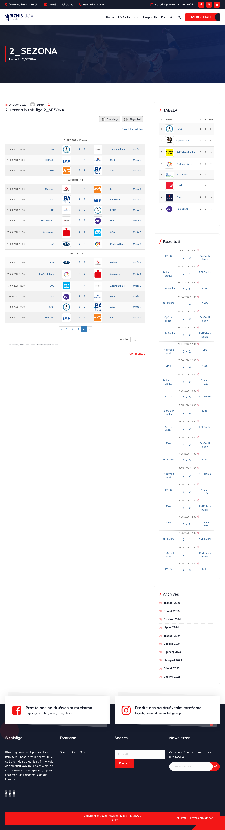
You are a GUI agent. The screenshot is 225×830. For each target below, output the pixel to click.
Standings (112, 119)
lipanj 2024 (171, 627)
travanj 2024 (172, 635)
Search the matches (132, 129)
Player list (135, 119)
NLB (112, 220)
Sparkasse (48, 232)
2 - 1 (82, 244)
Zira (178, 197)
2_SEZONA (29, 59)
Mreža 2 (137, 199)
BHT (52, 170)
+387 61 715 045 (93, 4)
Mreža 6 (137, 170)
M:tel (179, 185)
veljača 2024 (172, 643)
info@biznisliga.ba (61, 4)
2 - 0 (82, 149)
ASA (112, 170)
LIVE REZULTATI (200, 17)
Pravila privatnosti (201, 818)
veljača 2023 (172, 676)
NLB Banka (182, 209)
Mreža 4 (137, 149)
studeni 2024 (172, 619)
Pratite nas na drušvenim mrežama (59, 707)
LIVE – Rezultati (128, 17)
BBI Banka (182, 174)
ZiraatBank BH (117, 149)
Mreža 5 (137, 160)
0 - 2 (82, 170)
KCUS (51, 149)
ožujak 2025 (172, 611)
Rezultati (180, 818)
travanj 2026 (172, 603)
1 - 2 (82, 274)
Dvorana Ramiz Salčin (23, 4)
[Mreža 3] (198, 266)
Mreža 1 (137, 189)
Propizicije (150, 17)
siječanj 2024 (172, 652)
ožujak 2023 (172, 668)
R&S (52, 244)
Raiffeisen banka (185, 152)
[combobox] (137, 341)
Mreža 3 (137, 210)
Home (110, 17)
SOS (112, 232)
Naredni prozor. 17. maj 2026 (174, 4)
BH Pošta (49, 160)
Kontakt (166, 17)
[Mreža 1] (198, 250)
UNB (112, 160)
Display (124, 339)
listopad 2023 (173, 660)
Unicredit (49, 189)
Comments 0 (137, 353)
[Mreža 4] (198, 282)
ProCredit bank (117, 244)
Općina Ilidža (183, 140)
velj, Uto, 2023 (17, 104)
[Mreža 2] (198, 311)
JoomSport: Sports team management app (39, 345)
